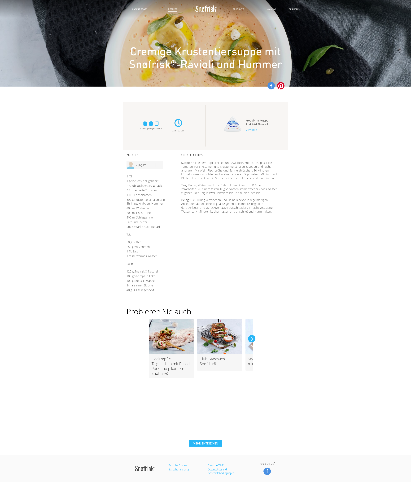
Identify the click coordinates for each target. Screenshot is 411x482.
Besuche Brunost (178, 465)
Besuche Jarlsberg (178, 469)
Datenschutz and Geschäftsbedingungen (221, 471)
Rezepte (172, 9)
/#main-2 (271, 9)
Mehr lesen (251, 129)
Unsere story (139, 9)
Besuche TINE (216, 465)
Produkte (238, 9)
